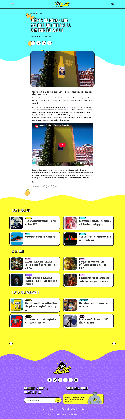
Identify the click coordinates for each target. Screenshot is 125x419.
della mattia (74, 414)
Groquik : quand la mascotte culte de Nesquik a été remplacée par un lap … (41, 306)
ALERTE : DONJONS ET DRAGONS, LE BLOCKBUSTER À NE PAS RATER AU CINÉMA (41, 265)
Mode (27, 233)
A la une (41, 13)
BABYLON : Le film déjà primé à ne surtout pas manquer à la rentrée (94, 279)
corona (49, 186)
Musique (28, 275)
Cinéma (28, 258)
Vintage (28, 218)
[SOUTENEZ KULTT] (89, 395)
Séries (82, 316)
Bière (43, 186)
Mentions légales (54, 409)
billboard (36, 186)
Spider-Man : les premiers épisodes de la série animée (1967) (40, 320)
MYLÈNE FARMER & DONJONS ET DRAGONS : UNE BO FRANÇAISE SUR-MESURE (41, 281)
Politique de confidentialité (70, 409)
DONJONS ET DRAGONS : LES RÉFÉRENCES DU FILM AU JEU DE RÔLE (93, 265)
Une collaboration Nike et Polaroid (40, 236)
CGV (83, 409)
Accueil (32, 13)
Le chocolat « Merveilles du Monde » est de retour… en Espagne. (95, 222)
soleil (55, 186)
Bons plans (83, 300)
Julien (49, 37)
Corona (69, 107)
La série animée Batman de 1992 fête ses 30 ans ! (93, 320)
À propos (43, 409)
